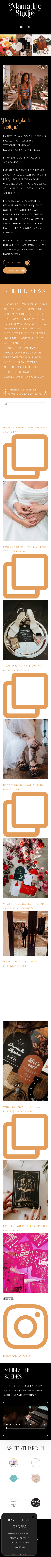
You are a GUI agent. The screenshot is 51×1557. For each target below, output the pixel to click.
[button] (46, 10)
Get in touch (19, 1554)
